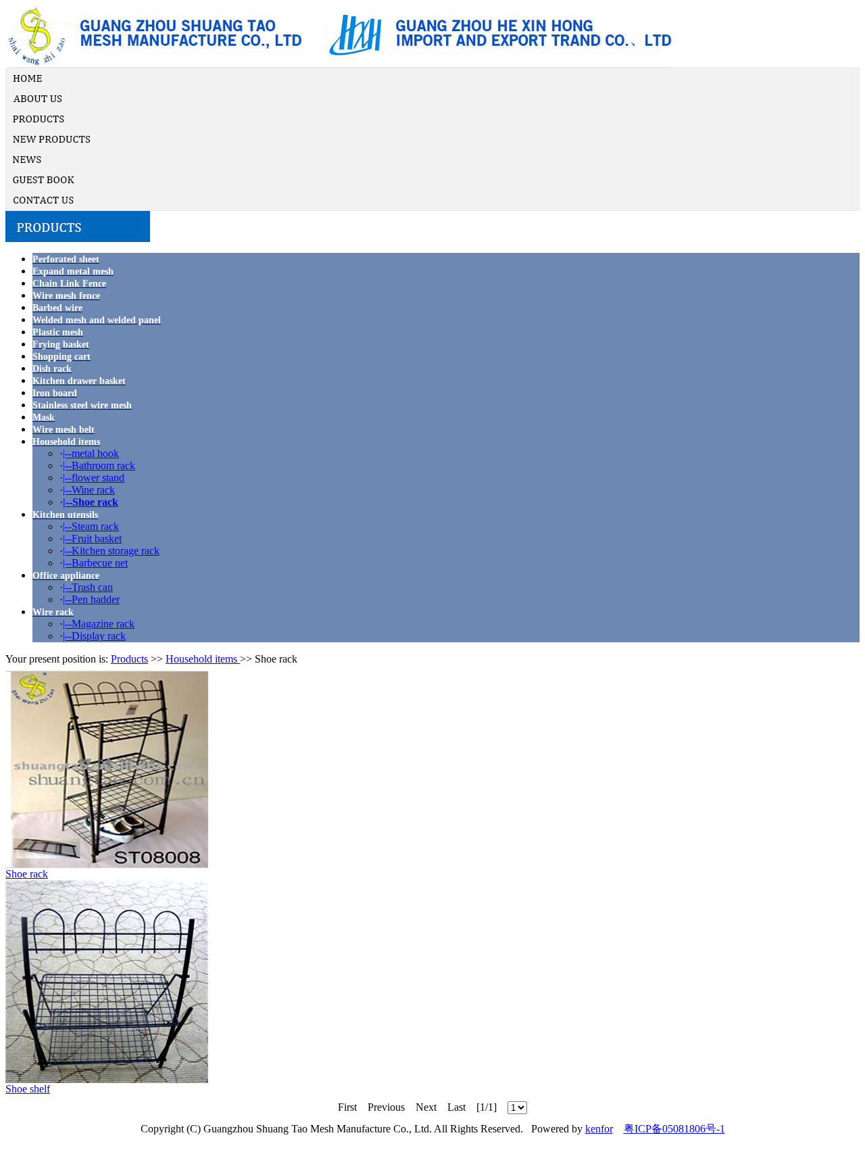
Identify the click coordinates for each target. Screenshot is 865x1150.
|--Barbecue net (95, 563)
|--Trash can (88, 587)
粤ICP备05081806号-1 (674, 1128)
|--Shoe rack (90, 502)
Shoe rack (26, 874)
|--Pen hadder (91, 599)
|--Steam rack (91, 526)
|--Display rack (94, 636)
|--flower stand (93, 477)
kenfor (599, 1128)
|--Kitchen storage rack (111, 550)
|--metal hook (91, 453)
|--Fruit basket (92, 538)
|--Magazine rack (98, 623)
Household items (203, 659)
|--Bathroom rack (99, 465)
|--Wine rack (89, 490)
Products (129, 659)
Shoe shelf (27, 1089)
